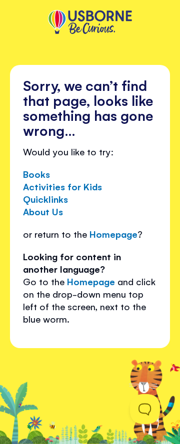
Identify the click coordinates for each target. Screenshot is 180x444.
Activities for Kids (62, 186)
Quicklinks (45, 199)
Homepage (114, 234)
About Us (43, 211)
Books (36, 174)
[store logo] (90, 23)
